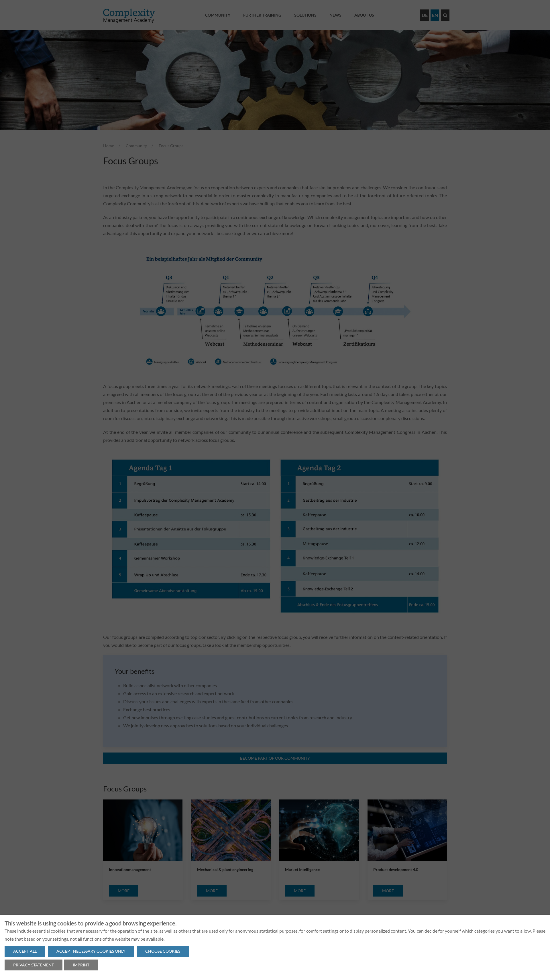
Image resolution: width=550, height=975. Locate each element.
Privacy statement (33, 964)
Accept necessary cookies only (90, 951)
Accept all (25, 951)
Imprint (81, 964)
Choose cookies (162, 951)
